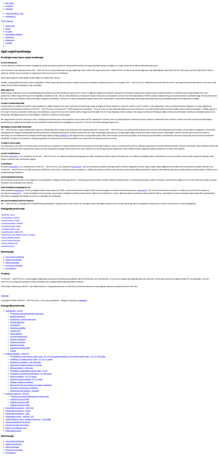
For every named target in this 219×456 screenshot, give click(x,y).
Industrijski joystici (7, 246)
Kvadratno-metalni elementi (23, 319)
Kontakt (8, 43)
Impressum (10, 268)
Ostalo (13, 351)
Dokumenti (9, 40)
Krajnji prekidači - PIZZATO (10, 218)
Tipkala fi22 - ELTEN (7, 215)
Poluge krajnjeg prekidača (21, 382)
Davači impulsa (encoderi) (10, 240)
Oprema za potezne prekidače (24, 388)
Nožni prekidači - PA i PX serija (23, 376)
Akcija (7, 29)
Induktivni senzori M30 (20, 405)
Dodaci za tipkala (17, 339)
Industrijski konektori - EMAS (11, 226)
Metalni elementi (17, 316)
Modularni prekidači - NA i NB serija (25, 362)
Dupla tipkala (16, 333)
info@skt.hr (10, 16)
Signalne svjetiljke (18, 328)
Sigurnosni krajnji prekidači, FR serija (26, 365)
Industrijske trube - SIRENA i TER (12, 232)
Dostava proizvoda (13, 265)
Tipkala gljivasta (17, 322)
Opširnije (5, 295)
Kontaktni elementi (18, 336)
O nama (8, 31)
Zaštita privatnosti (13, 259)
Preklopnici (15, 325)
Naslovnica (10, 26)
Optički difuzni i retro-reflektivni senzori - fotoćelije (18, 235)
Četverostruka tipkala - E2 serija (24, 391)
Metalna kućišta (17, 345)
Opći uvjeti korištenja (14, 257)
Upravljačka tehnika (13, 34)
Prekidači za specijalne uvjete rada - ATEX (28, 371)
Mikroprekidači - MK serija (21, 368)
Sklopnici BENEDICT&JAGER (10, 238)
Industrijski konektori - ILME (10, 229)
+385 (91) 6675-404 (14, 13)
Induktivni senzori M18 (19, 402)
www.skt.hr (14, 156)
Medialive (83, 300)
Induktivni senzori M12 (19, 399)
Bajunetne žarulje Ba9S (20, 348)
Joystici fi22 (15, 331)
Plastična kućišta (17, 342)
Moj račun (9, 3)
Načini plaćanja (12, 262)
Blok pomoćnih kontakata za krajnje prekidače (31, 385)
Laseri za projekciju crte (9, 243)
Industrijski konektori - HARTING (12, 223)
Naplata (9, 9)
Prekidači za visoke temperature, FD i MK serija (30, 373)
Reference (9, 37)
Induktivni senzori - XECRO (10, 220)
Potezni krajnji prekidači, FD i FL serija (26, 379)
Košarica (9, 6)
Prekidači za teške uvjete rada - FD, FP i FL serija (31, 359)
